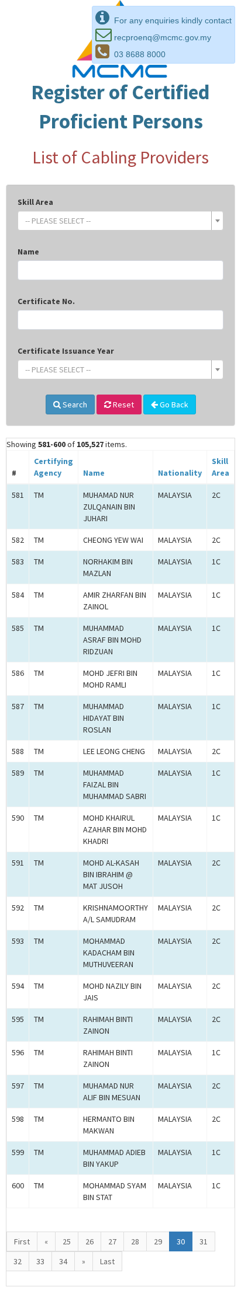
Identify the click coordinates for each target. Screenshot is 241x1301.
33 (40, 1261)
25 (67, 1241)
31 (203, 1241)
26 (89, 1241)
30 (181, 1241)
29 (158, 1241)
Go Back (173, 404)
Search (74, 404)
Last (107, 1261)
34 (63, 1261)
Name (28, 251)
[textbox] (117, 220)
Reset (122, 404)
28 (135, 1241)
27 (112, 1241)
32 (17, 1261)
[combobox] (120, 221)
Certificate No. (46, 301)
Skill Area (35, 202)
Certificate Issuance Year (66, 351)
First (22, 1241)
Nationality (180, 473)
